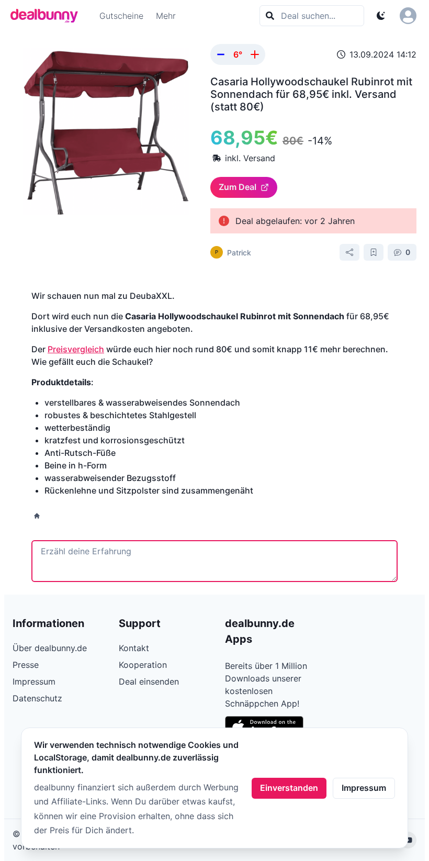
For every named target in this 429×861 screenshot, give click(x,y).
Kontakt (134, 648)
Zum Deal (237, 187)
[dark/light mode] (380, 15)
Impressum (364, 787)
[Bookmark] (373, 252)
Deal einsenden (149, 681)
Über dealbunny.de (50, 648)
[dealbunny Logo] (47, 15)
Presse (26, 664)
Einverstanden (289, 787)
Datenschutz (37, 698)
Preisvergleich (76, 349)
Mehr (166, 15)
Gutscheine (121, 15)
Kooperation (143, 664)
